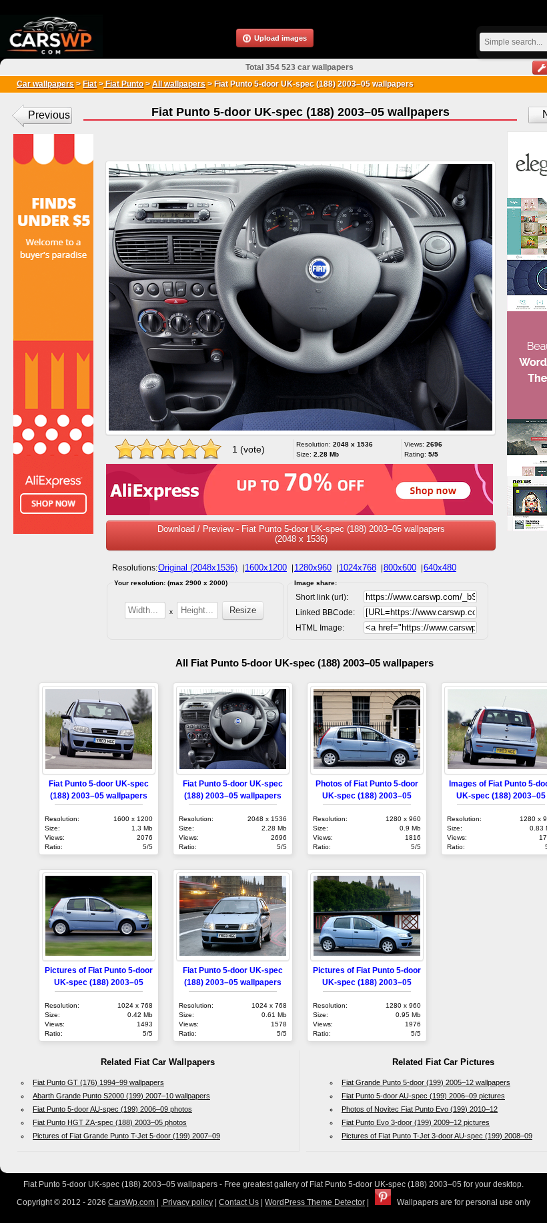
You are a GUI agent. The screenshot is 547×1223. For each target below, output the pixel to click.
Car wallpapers (45, 84)
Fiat (90, 84)
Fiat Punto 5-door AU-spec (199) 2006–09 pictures (423, 1096)
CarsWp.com (131, 1202)
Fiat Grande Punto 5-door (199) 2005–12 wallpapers (426, 1082)
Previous (49, 115)
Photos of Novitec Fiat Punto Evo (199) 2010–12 (420, 1109)
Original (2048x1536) (197, 568)
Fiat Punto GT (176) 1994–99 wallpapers (98, 1082)
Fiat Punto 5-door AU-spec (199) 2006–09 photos (112, 1109)
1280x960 (313, 568)
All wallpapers (178, 84)
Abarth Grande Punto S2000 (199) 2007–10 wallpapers (121, 1096)
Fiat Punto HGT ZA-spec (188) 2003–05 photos (110, 1122)
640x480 (440, 568)
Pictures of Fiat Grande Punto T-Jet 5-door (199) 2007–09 (126, 1136)
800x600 (400, 568)
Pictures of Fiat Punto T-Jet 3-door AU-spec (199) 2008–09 (437, 1136)
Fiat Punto (123, 84)
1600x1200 (266, 568)
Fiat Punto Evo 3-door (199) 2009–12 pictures (416, 1122)
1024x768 (357, 568)
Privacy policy (187, 1202)
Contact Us (239, 1202)
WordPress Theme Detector (315, 1202)
